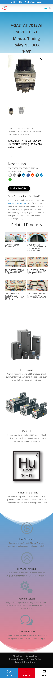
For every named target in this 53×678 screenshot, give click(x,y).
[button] (41, 59)
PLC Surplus (26, 369)
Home (10, 128)
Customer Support (26, 631)
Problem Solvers (26, 598)
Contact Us (31, 656)
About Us (17, 656)
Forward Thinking (26, 568)
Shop (16, 128)
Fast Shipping (26, 539)
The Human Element (26, 492)
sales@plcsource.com (17, 203)
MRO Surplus (26, 431)
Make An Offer (19, 188)
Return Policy (16, 659)
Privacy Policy (34, 659)
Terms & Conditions (25, 662)
